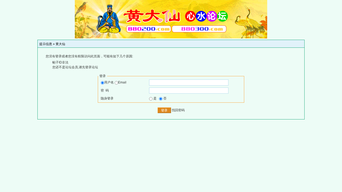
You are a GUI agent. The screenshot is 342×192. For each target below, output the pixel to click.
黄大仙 (60, 44)
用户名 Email (115, 82)
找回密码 (178, 110)
